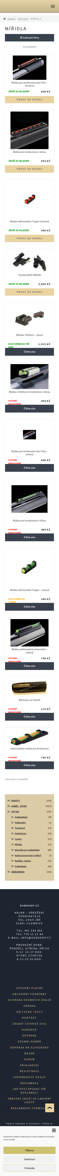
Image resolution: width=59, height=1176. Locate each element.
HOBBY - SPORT (19, 806)
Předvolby (29, 1168)
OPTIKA (23, 18)
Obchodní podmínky (29, 994)
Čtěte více (29, 351)
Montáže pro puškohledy (27, 849)
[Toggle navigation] (52, 6)
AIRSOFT (15, 800)
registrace (29, 1071)
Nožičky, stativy (23, 860)
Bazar (29, 1053)
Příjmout (29, 1150)
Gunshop (29, 1029)
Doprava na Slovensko (29, 1047)
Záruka (29, 1005)
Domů (12, 18)
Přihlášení (29, 1065)
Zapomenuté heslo (29, 1077)
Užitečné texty (29, 1011)
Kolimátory (20, 833)
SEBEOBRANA (18, 871)
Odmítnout (29, 1159)
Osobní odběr (29, 1041)
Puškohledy (21, 866)
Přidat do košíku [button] (29, 99)
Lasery (18, 838)
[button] (54, 1130)
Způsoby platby (29, 988)
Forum (29, 1059)
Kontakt (29, 1017)
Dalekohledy (21, 817)
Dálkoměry (20, 822)
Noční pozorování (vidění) (28, 855)
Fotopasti (20, 827)
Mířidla (18, 844)
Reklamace (29, 1083)
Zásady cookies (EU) (29, 1023)
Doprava (29, 1035)
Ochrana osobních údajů (29, 999)
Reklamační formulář (29, 1108)
